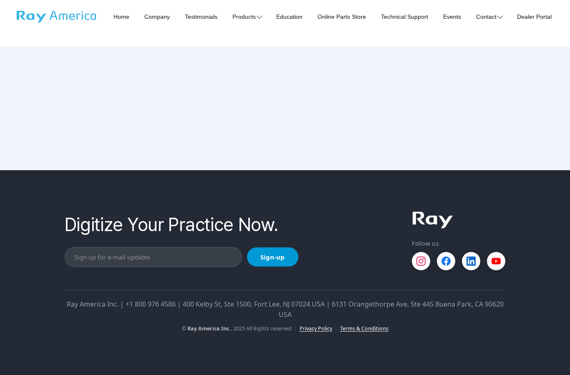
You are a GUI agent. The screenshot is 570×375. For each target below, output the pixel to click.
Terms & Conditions (364, 328)
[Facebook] (446, 261)
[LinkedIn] (471, 261)
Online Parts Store (342, 16)
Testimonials (201, 16)
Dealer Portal (534, 16)
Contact (486, 16)
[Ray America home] (433, 220)
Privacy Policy (316, 328)
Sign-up (272, 257)
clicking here (173, 134)
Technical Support (404, 16)
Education (289, 16)
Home (121, 16)
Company (157, 16)
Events (452, 16)
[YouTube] (496, 261)
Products (244, 16)
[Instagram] (421, 261)
